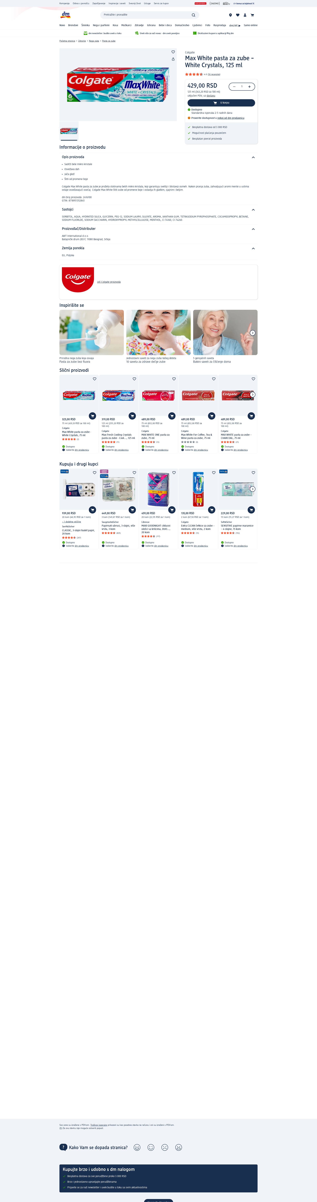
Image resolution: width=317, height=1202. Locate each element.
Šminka (85, 25)
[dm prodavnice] (230, 15)
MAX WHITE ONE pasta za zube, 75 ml (155, 437)
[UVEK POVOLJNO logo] (200, 3)
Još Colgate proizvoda (109, 282)
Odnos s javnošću (81, 3)
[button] (137, 1147)
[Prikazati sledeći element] (252, 333)
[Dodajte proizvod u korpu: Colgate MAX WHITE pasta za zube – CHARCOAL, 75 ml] (251, 416)
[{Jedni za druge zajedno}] (215, 3)
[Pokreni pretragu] (193, 15)
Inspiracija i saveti (117, 3)
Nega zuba (94, 41)
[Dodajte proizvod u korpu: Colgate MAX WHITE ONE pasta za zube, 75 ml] (172, 416)
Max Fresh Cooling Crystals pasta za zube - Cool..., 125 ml (118, 437)
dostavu (211, 96)
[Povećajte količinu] (249, 86)
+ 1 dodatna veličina (71, 522)
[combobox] (149, 15)
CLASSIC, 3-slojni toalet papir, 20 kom (78, 532)
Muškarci (126, 25)
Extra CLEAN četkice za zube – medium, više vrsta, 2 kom (198, 528)
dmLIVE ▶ (235, 25)
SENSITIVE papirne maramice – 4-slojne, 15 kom (237, 528)
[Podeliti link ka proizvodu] (173, 59)
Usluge (147, 3)
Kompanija (64, 3)
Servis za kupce (161, 3)
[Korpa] (252, 15)
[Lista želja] (238, 15)
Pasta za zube (108, 41)
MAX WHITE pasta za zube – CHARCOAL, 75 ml (236, 437)
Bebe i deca (165, 25)
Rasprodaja (219, 25)
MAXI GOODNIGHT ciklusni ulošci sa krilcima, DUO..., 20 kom (155, 529)
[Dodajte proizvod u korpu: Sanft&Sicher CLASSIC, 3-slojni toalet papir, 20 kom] (92, 510)
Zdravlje (139, 25)
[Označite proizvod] (173, 52)
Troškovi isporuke (98, 1125)
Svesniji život (135, 3)
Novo (62, 25)
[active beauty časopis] (226, 3)
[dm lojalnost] (243, 3)
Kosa (115, 25)
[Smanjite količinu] (234, 86)
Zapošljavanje (98, 3)
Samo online (251, 25)
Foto (207, 25)
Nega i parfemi (101, 25)
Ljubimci (197, 25)
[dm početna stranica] (65, 15)
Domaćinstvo (182, 25)
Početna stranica (67, 41)
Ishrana (151, 25)
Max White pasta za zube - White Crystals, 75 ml (76, 434)
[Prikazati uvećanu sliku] (118, 85)
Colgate (190, 52)
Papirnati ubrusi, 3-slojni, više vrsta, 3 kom (118, 528)
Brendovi (73, 25)
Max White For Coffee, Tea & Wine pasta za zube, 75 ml (196, 437)
